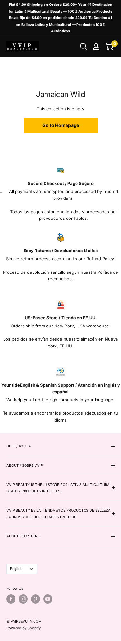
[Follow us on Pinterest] (35, 599)
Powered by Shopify (23, 628)
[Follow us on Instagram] (23, 599)
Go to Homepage (60, 125)
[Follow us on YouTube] (47, 599)
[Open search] (83, 46)
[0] (109, 46)
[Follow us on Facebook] (10, 599)
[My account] (96, 46)
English (16, 568)
